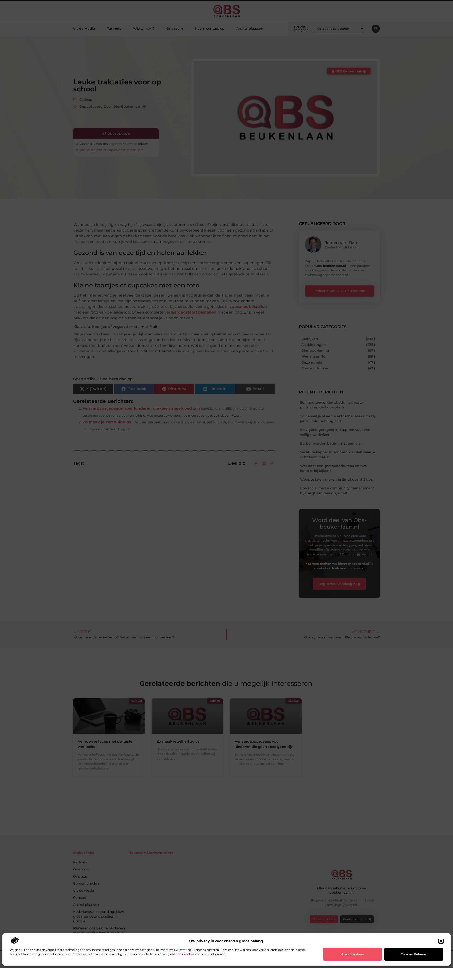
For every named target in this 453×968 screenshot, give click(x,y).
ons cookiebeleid (182, 954)
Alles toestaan (352, 954)
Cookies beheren (414, 954)
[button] (441, 941)
